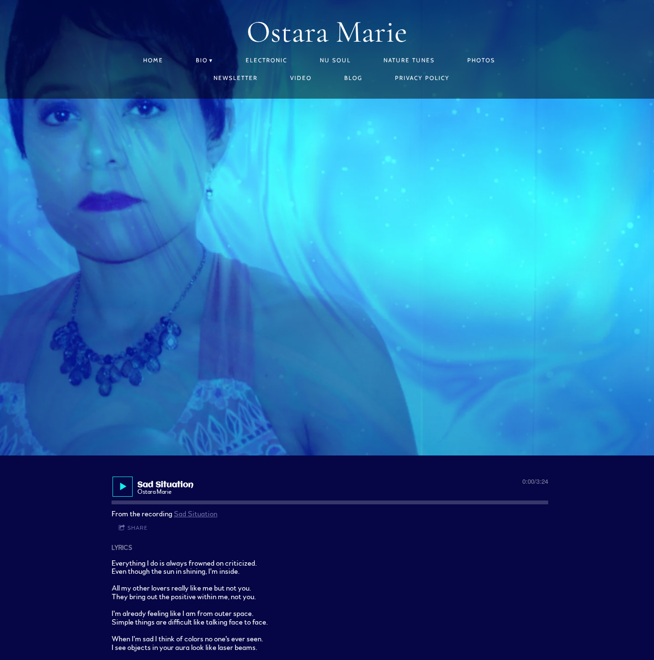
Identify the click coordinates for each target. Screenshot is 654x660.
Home (153, 60)
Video (301, 77)
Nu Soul (335, 60)
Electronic (266, 60)
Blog (353, 77)
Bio (202, 60)
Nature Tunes (409, 60)
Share (137, 528)
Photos (481, 60)
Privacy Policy (422, 77)
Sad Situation (195, 514)
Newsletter (236, 77)
